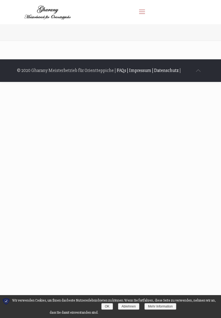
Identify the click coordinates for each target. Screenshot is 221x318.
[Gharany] (47, 12)
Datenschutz (166, 70)
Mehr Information (160, 306)
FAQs (121, 70)
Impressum (140, 70)
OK (107, 306)
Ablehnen (129, 306)
